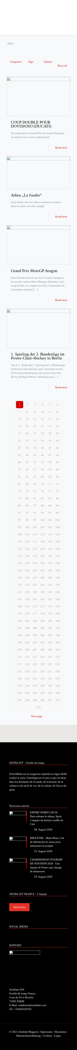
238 (42, 685)
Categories (16, 61)
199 (19, 642)
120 (57, 541)
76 (42, 491)
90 (57, 505)
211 (19, 656)
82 (42, 498)
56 (27, 469)
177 (35, 613)
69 (34, 483)
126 (57, 548)
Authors (48, 61)
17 (49, 419)
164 (27, 599)
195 (35, 635)
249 (35, 700)
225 (35, 671)
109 (19, 534)
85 (19, 505)
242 (27, 693)
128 (27, 556)
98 (27, 519)
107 (50, 527)
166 (42, 599)
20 (27, 426)
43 (19, 455)
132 (57, 556)
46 (42, 455)
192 (57, 628)
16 (42, 419)
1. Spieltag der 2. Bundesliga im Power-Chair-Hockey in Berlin (37, 356)
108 (57, 527)
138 (57, 563)
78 (57, 491)
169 (19, 606)
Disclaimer (60, 1031)
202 (42, 642)
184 (42, 620)
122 (27, 548)
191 (50, 628)
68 (27, 483)
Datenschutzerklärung (28, 1035)
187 (19, 628)
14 (27, 419)
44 (27, 455)
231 (35, 678)
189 (35, 628)
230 (27, 678)
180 (57, 613)
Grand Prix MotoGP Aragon (34, 270)
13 (19, 419)
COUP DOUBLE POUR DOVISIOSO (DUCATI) (31, 124)
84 (57, 498)
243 (35, 693)
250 (42, 700)
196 (42, 635)
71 (49, 483)
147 (35, 577)
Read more (61, 147)
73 (19, 491)
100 (42, 519)
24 (57, 426)
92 (27, 512)
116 (27, 541)
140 (27, 570)
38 (27, 447)
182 (27, 620)
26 (27, 433)
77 (49, 491)
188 (27, 628)
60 (57, 469)
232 (42, 678)
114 (57, 534)
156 (57, 584)
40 (42, 447)
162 (57, 592)
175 (19, 613)
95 (49, 512)
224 (27, 671)
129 (35, 556)
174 (57, 606)
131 (50, 556)
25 (19, 433)
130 (42, 556)
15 (34, 419)
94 (42, 512)
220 (42, 664)
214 (42, 656)
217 (19, 664)
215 (50, 656)
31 (19, 440)
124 (42, 548)
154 (42, 584)
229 (19, 678)
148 (42, 577)
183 (35, 620)
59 (49, 469)
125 (50, 548)
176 (27, 613)
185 (50, 620)
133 (19, 563)
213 (35, 656)
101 (50, 519)
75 (34, 491)
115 (19, 541)
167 (50, 599)
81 (34, 498)
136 (42, 563)
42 (57, 447)
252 (57, 700)
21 (34, 426)
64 (42, 476)
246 (57, 693)
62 (27, 476)
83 (49, 498)
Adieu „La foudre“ (26, 195)
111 (35, 534)
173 (50, 606)
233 (50, 678)
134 (27, 563)
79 (19, 498)
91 (19, 512)
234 (57, 678)
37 (19, 447)
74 (27, 491)
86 (27, 505)
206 (27, 649)
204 (57, 642)
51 (34, 462)
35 (49, 440)
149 (50, 577)
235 (19, 685)
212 (27, 656)
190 (42, 628)
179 (50, 613)
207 (35, 649)
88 (42, 505)
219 (35, 664)
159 (35, 592)
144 (57, 570)
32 (27, 440)
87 (34, 505)
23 (49, 426)
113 (50, 534)
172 (42, 606)
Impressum (46, 1031)
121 (19, 548)
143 (50, 570)
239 (50, 685)
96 (57, 512)
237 (35, 685)
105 (35, 527)
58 (42, 469)
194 (27, 635)
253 (38, 707)
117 (35, 541)
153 (35, 584)
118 (42, 541)
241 (19, 693)
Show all (62, 65)
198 (57, 635)
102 (57, 519)
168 (57, 599)
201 (35, 642)
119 (50, 541)
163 (19, 599)
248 (27, 700)
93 (34, 512)
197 (50, 635)
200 (27, 642)
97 (19, 519)
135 (35, 563)
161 (50, 592)
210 (57, 649)
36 (57, 440)
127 (19, 556)
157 (19, 592)
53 (49, 462)
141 (35, 570)
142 (42, 570)
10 (42, 411)
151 (19, 584)
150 (57, 577)
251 (50, 700)
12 (57, 411)
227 (50, 671)
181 (19, 620)
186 (57, 620)
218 (27, 664)
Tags (30, 61)
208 (42, 649)
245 (50, 693)
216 (57, 656)
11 (49, 411)
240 (57, 685)
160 (42, 592)
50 (27, 462)
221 (50, 664)
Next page (36, 716)
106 (42, 527)
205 (19, 649)
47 (49, 455)
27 (34, 433)
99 (34, 519)
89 (49, 505)
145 (19, 577)
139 (19, 570)
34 (42, 440)
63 (34, 476)
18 (57, 419)
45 (34, 455)
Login (57, 1035)
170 (27, 606)
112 (42, 534)
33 (34, 440)
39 (34, 447)
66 (57, 476)
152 (27, 584)
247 (19, 700)
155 (50, 584)
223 (19, 671)
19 (19, 426)
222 (57, 664)
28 (42, 433)
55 (19, 469)
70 (42, 483)
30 (57, 433)
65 (49, 476)
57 (34, 469)
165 (35, 599)
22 (42, 426)
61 (19, 476)
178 (42, 613)
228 (57, 671)
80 (27, 498)
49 (19, 462)
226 (42, 671)
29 (49, 433)
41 (49, 447)
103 (19, 527)
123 (35, 548)
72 (57, 483)
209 (50, 649)
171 (35, 606)
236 (27, 685)
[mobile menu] (71, 8)
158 (27, 592)
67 (19, 483)
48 (57, 455)
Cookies (47, 1035)
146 (27, 577)
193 (19, 635)
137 (50, 563)
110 (27, 534)
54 (57, 462)
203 (50, 642)
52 (42, 462)
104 (27, 527)
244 (42, 693)
